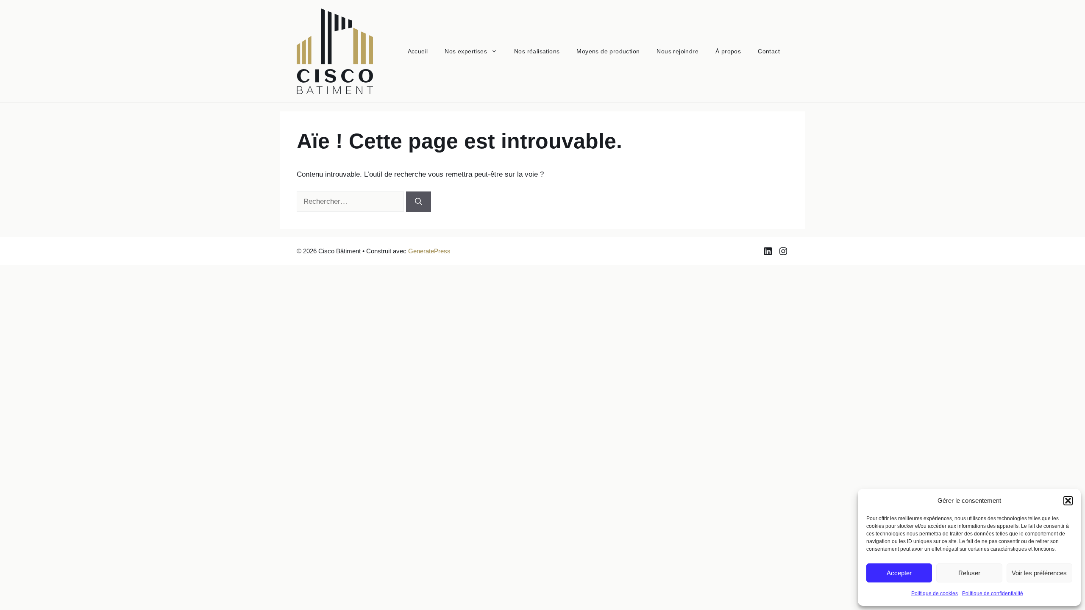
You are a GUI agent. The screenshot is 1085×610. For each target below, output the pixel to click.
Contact (769, 51)
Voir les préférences (1039, 573)
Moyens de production (608, 51)
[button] (1068, 500)
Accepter (899, 573)
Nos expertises (466, 51)
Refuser (969, 573)
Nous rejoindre (677, 51)
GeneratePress (429, 251)
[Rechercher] (418, 201)
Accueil (418, 51)
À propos (728, 51)
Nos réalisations (536, 51)
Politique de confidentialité (992, 593)
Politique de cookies (934, 593)
